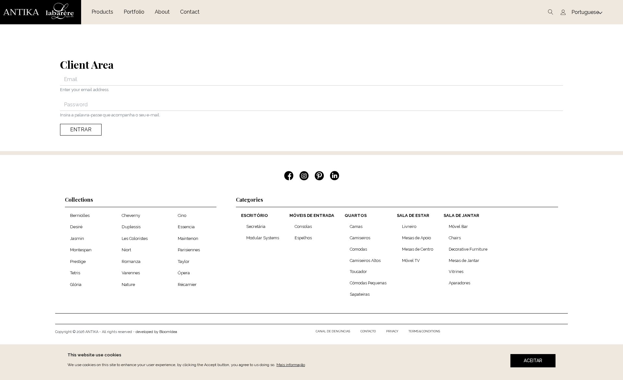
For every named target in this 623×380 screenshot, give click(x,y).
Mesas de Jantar (464, 260)
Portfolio (134, 12)
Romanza (131, 261)
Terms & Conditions (424, 331)
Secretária (255, 226)
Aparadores (459, 282)
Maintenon (188, 238)
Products (102, 12)
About (162, 12)
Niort (126, 249)
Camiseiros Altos (365, 260)
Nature (128, 284)
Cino (182, 215)
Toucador (358, 271)
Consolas (303, 226)
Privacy (392, 331)
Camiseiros (360, 237)
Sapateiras (360, 294)
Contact (190, 12)
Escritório (254, 215)
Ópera (184, 272)
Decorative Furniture (468, 249)
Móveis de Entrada (311, 215)
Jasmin (77, 238)
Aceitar (533, 360)
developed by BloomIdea (156, 332)
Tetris (75, 272)
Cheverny (131, 215)
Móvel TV (411, 260)
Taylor (183, 261)
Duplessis (131, 226)
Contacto (368, 331)
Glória (75, 284)
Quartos (356, 215)
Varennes (131, 272)
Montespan (81, 249)
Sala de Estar (413, 215)
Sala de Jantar (461, 215)
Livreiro (409, 226)
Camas (356, 226)
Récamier (187, 284)
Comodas (358, 249)
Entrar (81, 129)
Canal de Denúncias (333, 331)
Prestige (78, 261)
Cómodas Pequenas (368, 282)
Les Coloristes (135, 238)
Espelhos (303, 237)
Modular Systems (262, 237)
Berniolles (80, 215)
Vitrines (456, 271)
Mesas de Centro (417, 249)
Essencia (186, 226)
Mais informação (290, 364)
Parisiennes (189, 249)
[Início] (40, 12)
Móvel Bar (458, 226)
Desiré (76, 226)
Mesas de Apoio (416, 237)
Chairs (455, 237)
